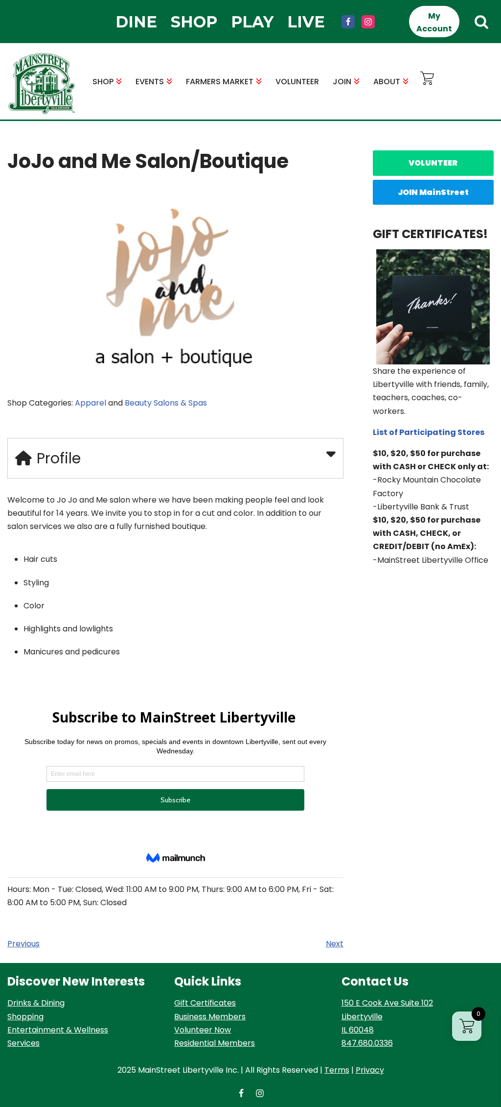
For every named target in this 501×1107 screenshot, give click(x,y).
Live (306, 21)
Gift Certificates (205, 1003)
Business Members (210, 1016)
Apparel (90, 403)
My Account (434, 22)
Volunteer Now (202, 1029)
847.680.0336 (367, 1043)
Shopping (25, 1016)
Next (334, 943)
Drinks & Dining (36, 1003)
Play (252, 21)
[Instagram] (368, 21)
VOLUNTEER (297, 81)
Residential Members (214, 1043)
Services (23, 1043)
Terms (336, 1070)
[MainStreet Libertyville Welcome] (41, 84)
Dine (136, 21)
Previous (23, 943)
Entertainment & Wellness (57, 1029)
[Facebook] (348, 21)
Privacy (370, 1070)
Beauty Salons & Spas (166, 403)
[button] (119, 81)
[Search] (481, 21)
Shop (194, 21)
